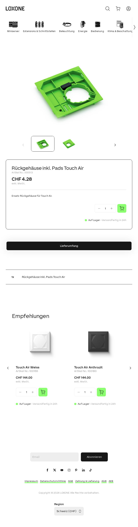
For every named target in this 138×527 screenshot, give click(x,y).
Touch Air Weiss (27, 367)
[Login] (128, 8)
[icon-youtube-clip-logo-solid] (61, 470)
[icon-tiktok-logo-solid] (90, 470)
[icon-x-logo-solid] (54, 470)
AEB (111, 481)
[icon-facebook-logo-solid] (47, 470)
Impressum (31, 481)
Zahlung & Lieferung (87, 481)
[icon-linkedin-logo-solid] (83, 470)
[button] (69, 91)
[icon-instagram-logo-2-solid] (69, 470)
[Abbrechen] (107, 8)
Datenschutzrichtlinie (53, 481)
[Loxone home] (15, 8)
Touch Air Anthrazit (88, 367)
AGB (70, 481)
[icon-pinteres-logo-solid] (76, 470)
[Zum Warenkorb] (118, 8)
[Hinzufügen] (42, 392)
